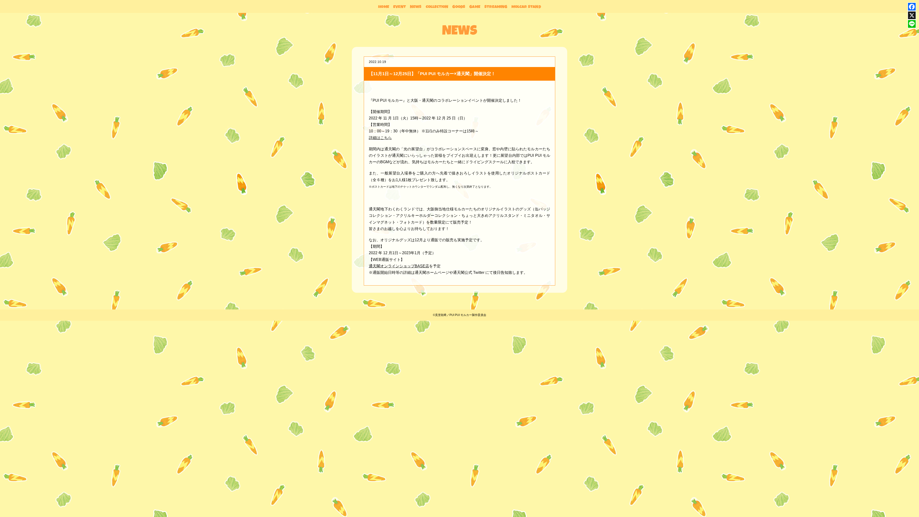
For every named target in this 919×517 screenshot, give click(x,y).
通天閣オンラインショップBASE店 (399, 266)
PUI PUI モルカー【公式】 (33, 28)
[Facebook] (912, 6)
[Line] (912, 24)
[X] (912, 15)
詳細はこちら (380, 138)
